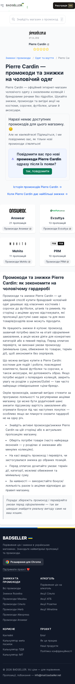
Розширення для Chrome (25, 561)
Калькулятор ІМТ (13, 654)
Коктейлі (8, 635)
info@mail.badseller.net (48, 675)
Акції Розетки (48, 604)
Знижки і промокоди (20, 57)
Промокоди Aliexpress (16, 614)
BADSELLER (15, 538)
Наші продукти (49, 645)
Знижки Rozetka (12, 593)
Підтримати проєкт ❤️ (16, 569)
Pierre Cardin (37, 44)
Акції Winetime (48, 609)
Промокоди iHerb (13, 609)
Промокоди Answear (15, 619)
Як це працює (48, 640)
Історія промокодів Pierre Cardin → (37, 187)
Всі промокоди (12, 588)
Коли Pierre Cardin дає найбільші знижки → (37, 194)
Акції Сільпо (47, 593)
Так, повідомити (37, 171)
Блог (43, 635)
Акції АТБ (45, 598)
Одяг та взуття (46, 57)
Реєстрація (63, 5)
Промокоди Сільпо (14, 604)
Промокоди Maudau (15, 598)
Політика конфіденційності (56, 651)
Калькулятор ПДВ (13, 649)
